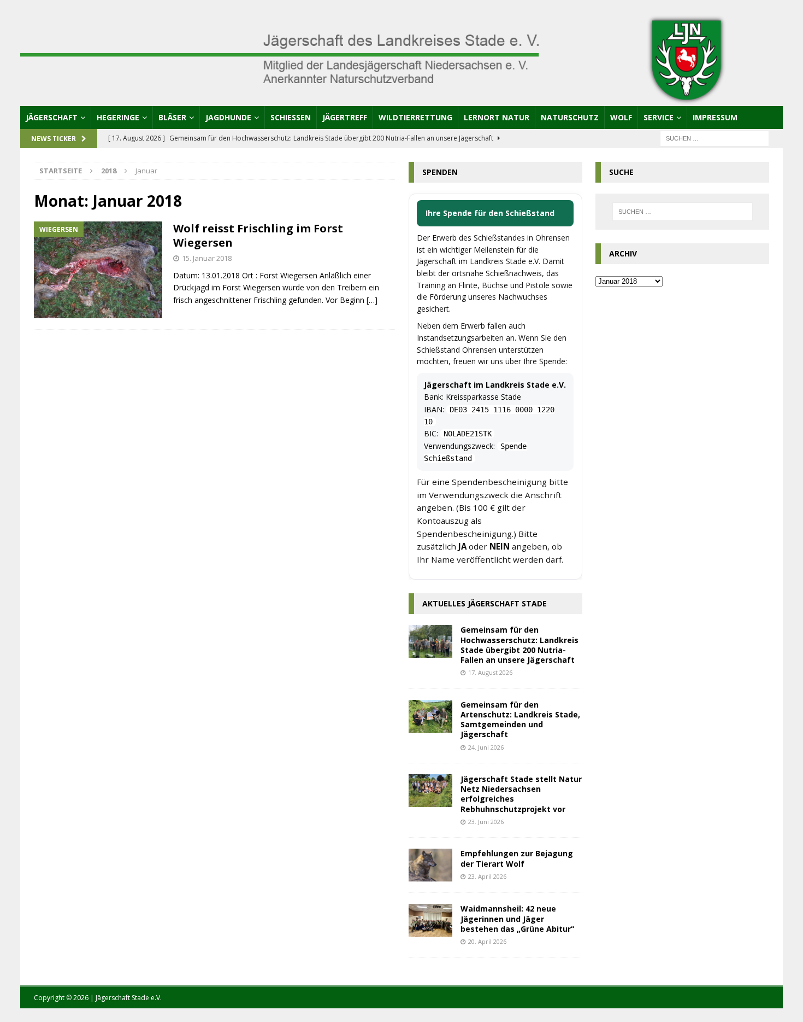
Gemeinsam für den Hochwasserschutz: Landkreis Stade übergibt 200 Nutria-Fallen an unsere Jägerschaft (519, 644)
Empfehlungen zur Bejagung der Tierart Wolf (516, 858)
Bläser (172, 117)
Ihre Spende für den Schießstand (490, 213)
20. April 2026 (487, 941)
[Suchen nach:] (714, 137)
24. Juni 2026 (486, 747)
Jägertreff (344, 117)
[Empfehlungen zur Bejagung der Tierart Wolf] (430, 865)
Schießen (290, 117)
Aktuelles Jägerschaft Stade (484, 603)
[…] (372, 300)
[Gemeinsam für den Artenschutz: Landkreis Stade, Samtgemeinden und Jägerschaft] (430, 716)
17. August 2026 (490, 672)
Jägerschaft (52, 117)
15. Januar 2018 (207, 258)
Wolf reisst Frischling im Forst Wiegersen (258, 235)
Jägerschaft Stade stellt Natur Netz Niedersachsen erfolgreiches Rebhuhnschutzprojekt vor (521, 794)
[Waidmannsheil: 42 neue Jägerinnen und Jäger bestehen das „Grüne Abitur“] (430, 920)
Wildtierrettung (415, 117)
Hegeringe (118, 117)
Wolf (621, 117)
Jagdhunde (228, 117)
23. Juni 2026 (486, 821)
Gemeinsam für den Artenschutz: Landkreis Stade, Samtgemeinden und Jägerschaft (520, 719)
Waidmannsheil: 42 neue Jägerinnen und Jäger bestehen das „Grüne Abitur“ (517, 918)
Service (658, 117)
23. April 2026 (487, 876)
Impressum (715, 117)
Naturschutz (570, 117)
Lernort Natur (496, 117)
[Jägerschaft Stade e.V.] (401, 99)
